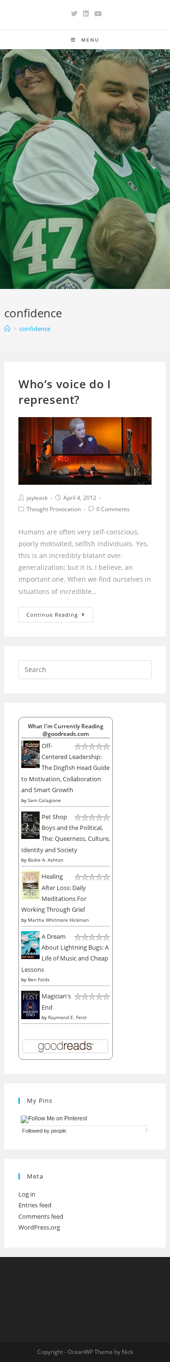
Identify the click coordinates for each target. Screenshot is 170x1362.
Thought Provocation (53, 509)
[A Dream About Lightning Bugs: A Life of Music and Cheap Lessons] (30, 944)
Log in (26, 1194)
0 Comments (113, 509)
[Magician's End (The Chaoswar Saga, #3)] (30, 1004)
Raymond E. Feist (67, 1017)
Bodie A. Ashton (45, 859)
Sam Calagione (44, 800)
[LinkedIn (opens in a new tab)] (86, 13)
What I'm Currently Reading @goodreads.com (65, 729)
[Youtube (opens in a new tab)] (97, 13)
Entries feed (34, 1205)
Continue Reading (52, 614)
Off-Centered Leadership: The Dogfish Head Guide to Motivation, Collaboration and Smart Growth (65, 768)
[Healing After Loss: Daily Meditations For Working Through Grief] (30, 885)
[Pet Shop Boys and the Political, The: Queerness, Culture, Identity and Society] (30, 824)
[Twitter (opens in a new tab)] (74, 13)
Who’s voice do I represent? (64, 392)
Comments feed (40, 1216)
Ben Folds (39, 979)
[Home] (7, 328)
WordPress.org (39, 1227)
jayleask (37, 498)
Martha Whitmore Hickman (58, 920)
